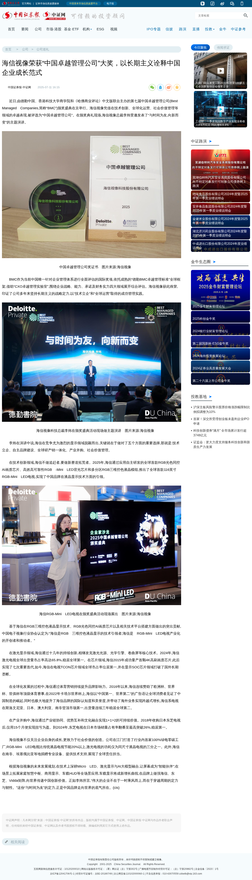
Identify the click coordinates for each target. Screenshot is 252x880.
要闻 (24, 29)
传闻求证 (223, 47)
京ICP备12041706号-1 (62, 873)
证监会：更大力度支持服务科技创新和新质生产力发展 (221, 444)
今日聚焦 (200, 47)
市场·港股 (53, 29)
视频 (113, 29)
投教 (208, 29)
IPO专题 (154, 29)
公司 (38, 29)
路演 (182, 29)
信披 (169, 29)
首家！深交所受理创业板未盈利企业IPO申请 (221, 421)
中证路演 (205, 141)
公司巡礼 (42, 49)
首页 (11, 29)
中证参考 (238, 29)
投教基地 (199, 396)
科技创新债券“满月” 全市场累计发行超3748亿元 (219, 433)
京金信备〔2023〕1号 (207, 869)
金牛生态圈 (219, 261)
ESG (100, 29)
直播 (196, 29)
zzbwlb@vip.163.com (190, 873)
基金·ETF (71, 29)
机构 (86, 29)
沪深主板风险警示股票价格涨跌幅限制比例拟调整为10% (221, 409)
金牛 (223, 29)
